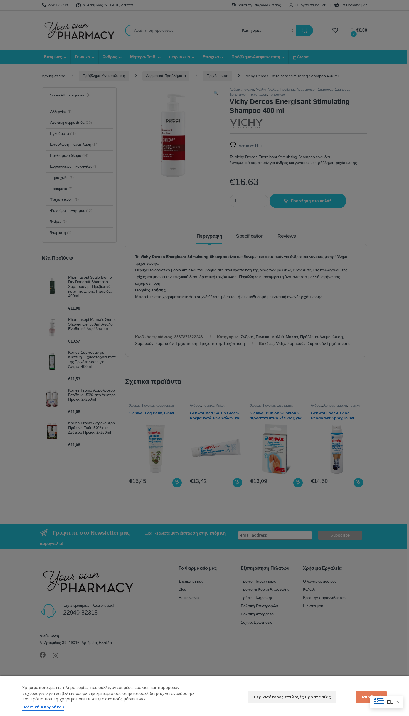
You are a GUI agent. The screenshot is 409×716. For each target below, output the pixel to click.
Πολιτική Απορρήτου (43, 707)
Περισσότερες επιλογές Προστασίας (292, 697)
